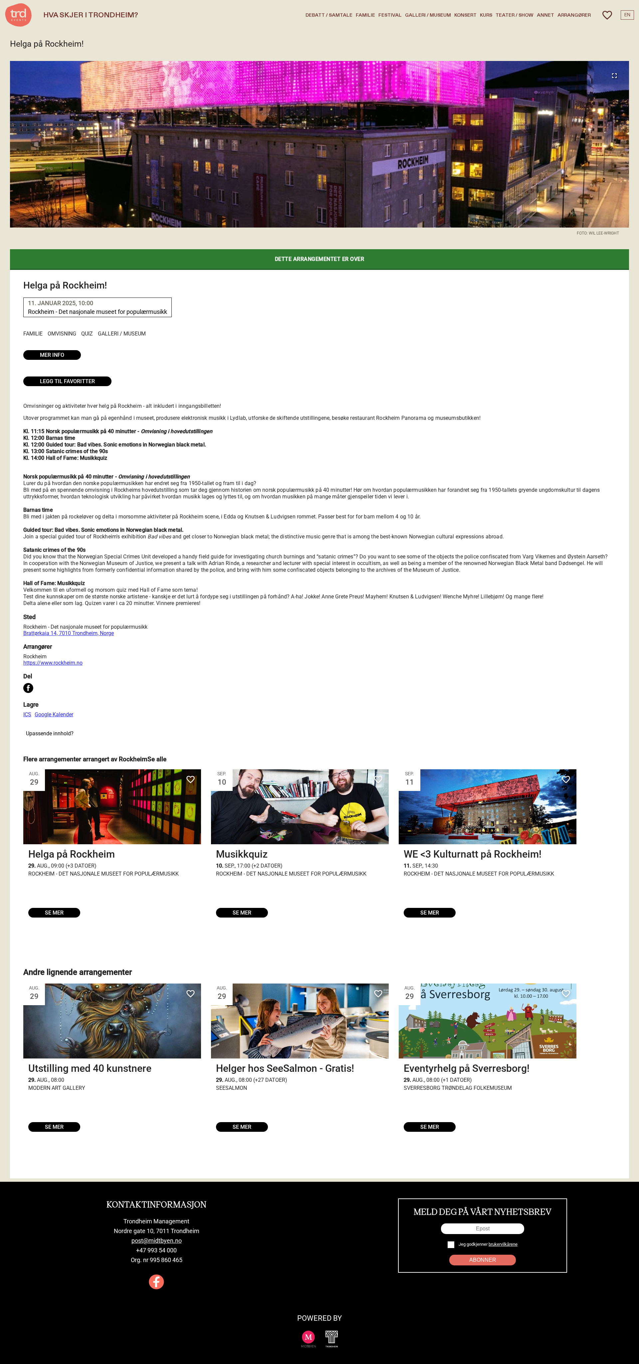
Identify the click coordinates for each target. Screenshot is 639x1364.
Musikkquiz (242, 854)
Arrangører (574, 15)
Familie (365, 15)
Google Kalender (54, 714)
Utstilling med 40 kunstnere (89, 1068)
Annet (545, 15)
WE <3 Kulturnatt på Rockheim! (472, 854)
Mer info (52, 355)
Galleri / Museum (428, 15)
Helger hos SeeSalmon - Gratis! (285, 1068)
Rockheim (35, 656)
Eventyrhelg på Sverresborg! (467, 1068)
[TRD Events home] (18, 15)
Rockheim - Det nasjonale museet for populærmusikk (85, 627)
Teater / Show (514, 15)
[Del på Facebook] (28, 688)
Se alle (156, 759)
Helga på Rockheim (71, 854)
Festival (390, 15)
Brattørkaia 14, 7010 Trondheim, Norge (68, 633)
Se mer (54, 913)
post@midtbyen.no (156, 1240)
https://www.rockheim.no (53, 663)
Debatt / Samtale (329, 15)
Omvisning (62, 334)
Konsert (465, 15)
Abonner (482, 1260)
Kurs (486, 15)
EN (627, 15)
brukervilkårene (503, 1244)
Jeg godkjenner (488, 1244)
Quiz (87, 334)
